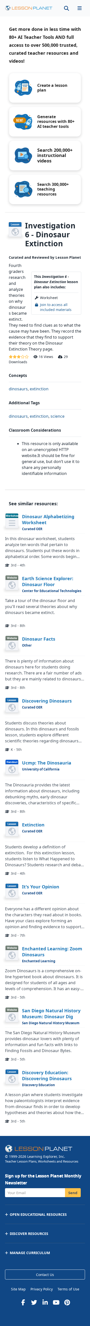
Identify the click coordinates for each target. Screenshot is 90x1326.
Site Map (18, 1289)
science (57, 416)
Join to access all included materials (56, 307)
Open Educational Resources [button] (38, 1214)
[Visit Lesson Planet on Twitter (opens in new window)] (34, 1302)
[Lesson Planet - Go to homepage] (28, 8)
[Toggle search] (66, 8)
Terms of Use (68, 1289)
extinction (39, 389)
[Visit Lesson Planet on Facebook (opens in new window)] (23, 1302)
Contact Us (45, 1274)
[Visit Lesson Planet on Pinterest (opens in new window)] (67, 1302)
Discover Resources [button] (29, 1233)
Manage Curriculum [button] (30, 1252)
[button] (79, 8)
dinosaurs (18, 389)
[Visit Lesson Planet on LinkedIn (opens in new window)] (45, 1302)
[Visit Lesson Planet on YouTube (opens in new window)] (56, 1302)
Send (73, 1192)
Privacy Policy (41, 1289)
